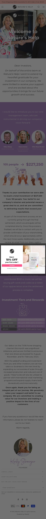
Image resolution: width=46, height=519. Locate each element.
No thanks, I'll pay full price (12, 268)
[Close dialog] (44, 246)
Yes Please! (12, 265)
